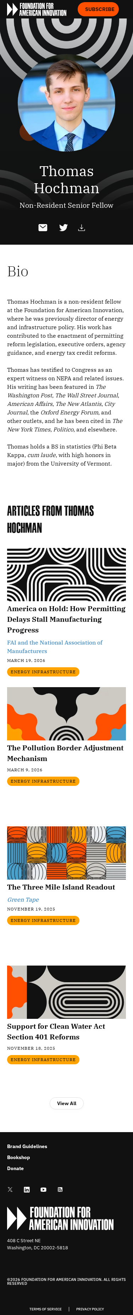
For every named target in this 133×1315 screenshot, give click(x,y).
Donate (15, 1168)
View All (66, 1103)
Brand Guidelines (27, 1146)
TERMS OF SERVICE (45, 1309)
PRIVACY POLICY (90, 1309)
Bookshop (18, 1157)
